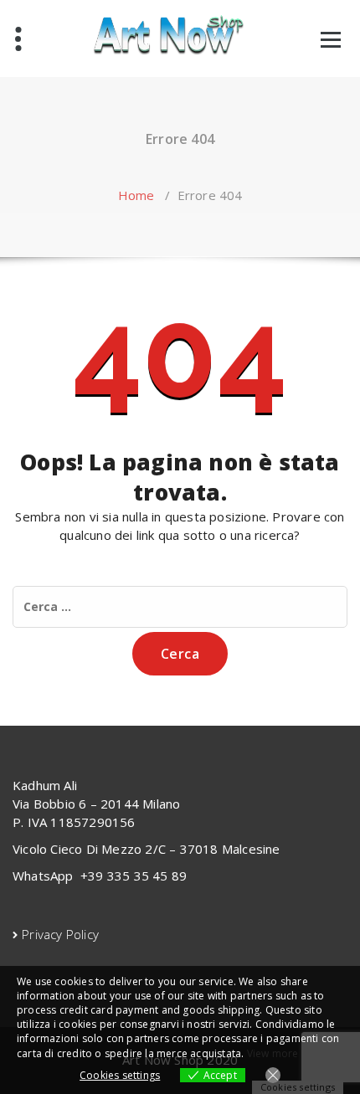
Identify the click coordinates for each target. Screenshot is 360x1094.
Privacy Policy (60, 934)
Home (136, 195)
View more (273, 1053)
